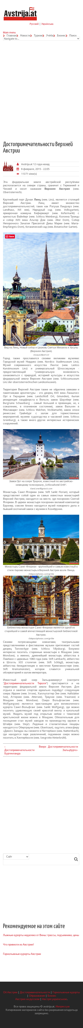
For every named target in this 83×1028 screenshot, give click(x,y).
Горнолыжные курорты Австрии (22, 953)
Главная (12, 35)
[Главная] (20, 7)
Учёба (49, 35)
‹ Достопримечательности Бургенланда (19, 750)
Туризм (38, 35)
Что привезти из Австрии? (18, 944)
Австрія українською (54, 999)
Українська (47, 24)
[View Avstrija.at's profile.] (8, 166)
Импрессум (63, 1006)
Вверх (40, 746)
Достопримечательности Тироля (25, 683)
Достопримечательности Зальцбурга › (63, 748)
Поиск (73, 35)
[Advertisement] (41, 89)
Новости (25, 35)
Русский (34, 24)
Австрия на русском (27, 999)
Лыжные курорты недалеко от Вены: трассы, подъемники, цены (41, 935)
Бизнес (61, 35)
